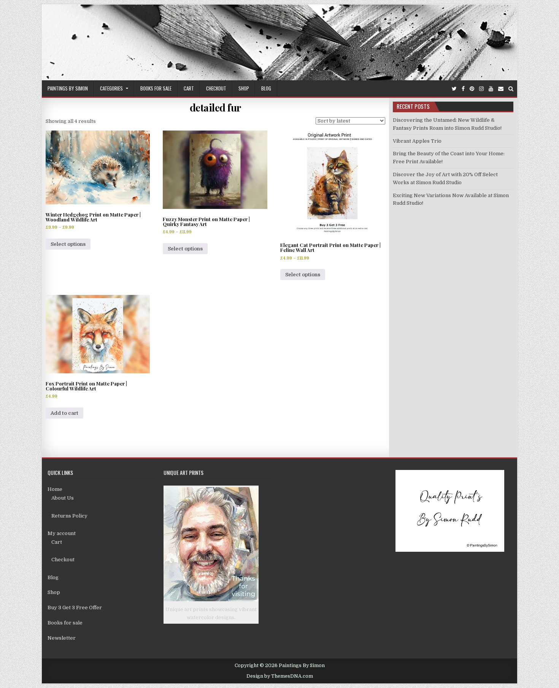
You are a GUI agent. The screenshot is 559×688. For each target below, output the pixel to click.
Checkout (216, 88)
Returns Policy (69, 516)
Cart (189, 88)
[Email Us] (500, 88)
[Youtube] (491, 88)
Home (55, 489)
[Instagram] (481, 88)
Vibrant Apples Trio (417, 141)
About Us (62, 498)
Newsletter (62, 638)
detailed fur (215, 107)
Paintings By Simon (68, 88)
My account (62, 533)
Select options (68, 244)
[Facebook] (463, 88)
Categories (111, 88)
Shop (243, 88)
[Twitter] (454, 88)
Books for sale (156, 88)
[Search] (510, 88)
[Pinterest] (472, 88)
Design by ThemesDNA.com (279, 676)
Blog (266, 88)
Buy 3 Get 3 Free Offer (75, 607)
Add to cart (64, 413)
